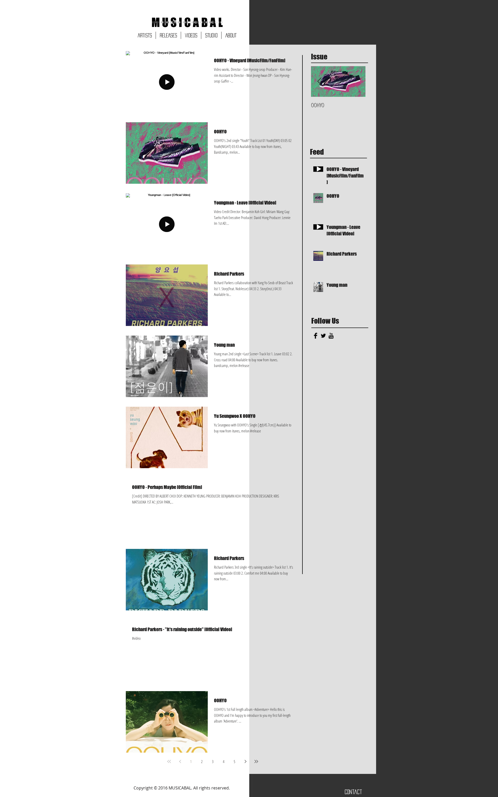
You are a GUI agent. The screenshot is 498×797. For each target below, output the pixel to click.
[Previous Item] (319, 82)
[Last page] (256, 761)
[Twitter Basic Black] (323, 336)
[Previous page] (180, 761)
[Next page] (245, 761)
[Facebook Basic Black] (316, 336)
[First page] (169, 761)
